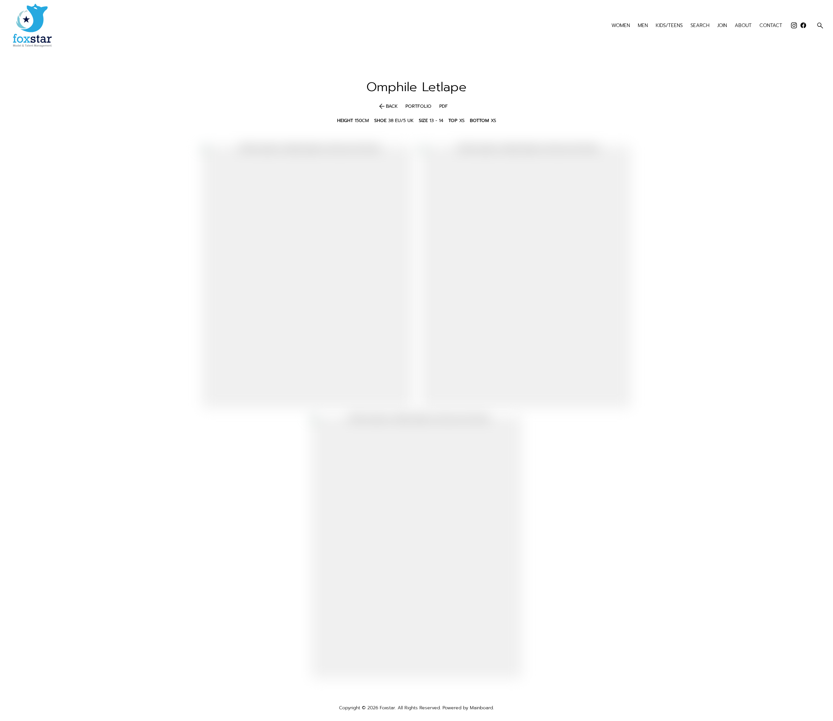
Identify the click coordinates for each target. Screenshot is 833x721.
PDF (443, 106)
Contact (770, 25)
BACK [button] (388, 106)
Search (699, 25)
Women (620, 25)
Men (643, 25)
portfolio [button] (418, 106)
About (743, 25)
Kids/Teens (669, 25)
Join (722, 25)
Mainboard (481, 707)
